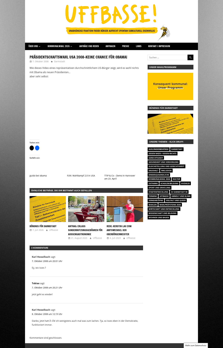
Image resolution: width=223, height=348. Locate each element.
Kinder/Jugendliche (159, 175)
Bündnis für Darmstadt (43, 226)
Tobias (35, 283)
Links (138, 46)
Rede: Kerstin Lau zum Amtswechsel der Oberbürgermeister (119, 230)
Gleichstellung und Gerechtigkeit (166, 166)
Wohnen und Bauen (159, 217)
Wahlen (153, 205)
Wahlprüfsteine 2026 (170, 205)
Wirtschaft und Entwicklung (164, 209)
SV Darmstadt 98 (179, 192)
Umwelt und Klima (180, 196)
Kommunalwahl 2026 (59, 46)
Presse (125, 46)
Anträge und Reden (89, 46)
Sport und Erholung (159, 187)
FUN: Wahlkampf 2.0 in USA (81, 175)
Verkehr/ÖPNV (156, 200)
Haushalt (153, 170)
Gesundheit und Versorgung (164, 162)
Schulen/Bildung (169, 183)
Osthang (153, 183)
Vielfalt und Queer (176, 200)
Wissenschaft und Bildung (162, 213)
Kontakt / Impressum (159, 46)
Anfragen (110, 46)
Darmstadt (59, 61)
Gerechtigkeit (156, 158)
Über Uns (33, 46)
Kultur (176, 179)
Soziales (185, 183)
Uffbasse (53, 229)
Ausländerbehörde (159, 149)
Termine (153, 196)
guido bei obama (38, 175)
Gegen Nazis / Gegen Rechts (162, 153)
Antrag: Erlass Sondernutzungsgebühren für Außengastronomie (85, 230)
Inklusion (166, 170)
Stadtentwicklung (158, 192)
